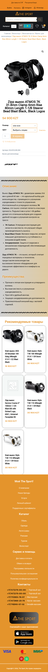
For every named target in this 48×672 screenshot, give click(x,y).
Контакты (17, 8)
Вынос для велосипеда (10, 154)
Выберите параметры (35, 370)
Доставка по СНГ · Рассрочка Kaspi (24, 3)
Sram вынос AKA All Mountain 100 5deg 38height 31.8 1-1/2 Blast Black (12, 356)
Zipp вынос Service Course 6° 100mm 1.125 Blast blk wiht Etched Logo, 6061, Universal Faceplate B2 (12, 408)
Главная (7, 33)
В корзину (17, 136)
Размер (5, 125)
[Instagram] (21, 659)
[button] (43, 51)
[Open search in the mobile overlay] (24, 19)
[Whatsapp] (26, 659)
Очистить (42, 130)
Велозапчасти (28, 33)
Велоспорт (16, 33)
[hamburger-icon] (13, 26)
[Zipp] (11, 164)
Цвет (4, 130)
